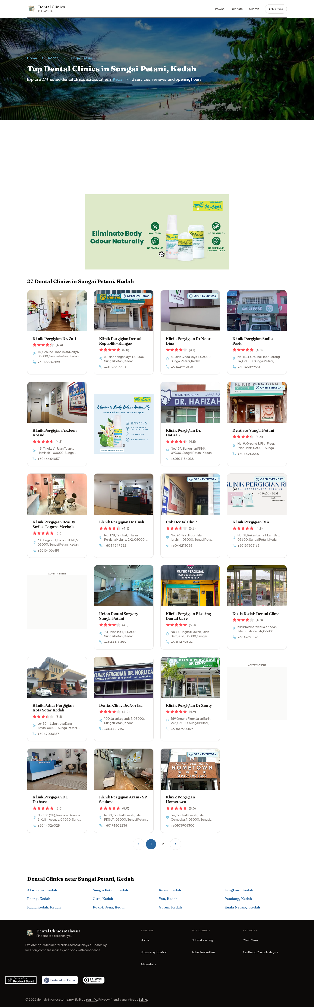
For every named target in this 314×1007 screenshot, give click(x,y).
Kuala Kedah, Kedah (44, 907)
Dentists (237, 9)
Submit (254, 9)
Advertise (276, 9)
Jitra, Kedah (103, 899)
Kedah (53, 58)
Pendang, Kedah (238, 899)
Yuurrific (91, 999)
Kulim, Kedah (170, 890)
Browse (219, 9)
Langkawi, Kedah (238, 890)
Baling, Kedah (38, 899)
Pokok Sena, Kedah (109, 907)
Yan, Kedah (168, 899)
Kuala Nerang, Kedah (242, 907)
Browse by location (154, 952)
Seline (143, 999)
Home (32, 58)
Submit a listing (202, 940)
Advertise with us (203, 952)
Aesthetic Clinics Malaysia (260, 953)
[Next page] (175, 844)
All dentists (148, 964)
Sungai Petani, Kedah (110, 890)
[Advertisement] (157, 152)
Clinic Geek (250, 941)
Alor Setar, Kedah (42, 890)
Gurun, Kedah (170, 907)
